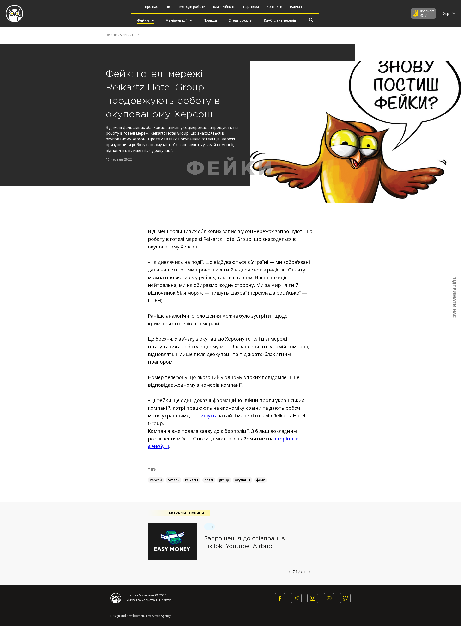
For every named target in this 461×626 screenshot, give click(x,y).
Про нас (151, 6)
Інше (135, 35)
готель (173, 480)
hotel (208, 480)
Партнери (251, 6)
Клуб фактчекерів (280, 20)
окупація (242, 480)
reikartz (192, 480)
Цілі (168, 6)
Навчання (298, 6)
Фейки (143, 20)
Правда (210, 20)
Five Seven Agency (158, 616)
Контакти (274, 6)
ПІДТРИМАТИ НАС (455, 297)
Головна (112, 35)
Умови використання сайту (148, 600)
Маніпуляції (176, 20)
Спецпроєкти (240, 20)
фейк (260, 480)
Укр (446, 13)
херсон (156, 480)
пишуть (206, 415)
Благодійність (224, 6)
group (224, 480)
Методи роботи (192, 6)
